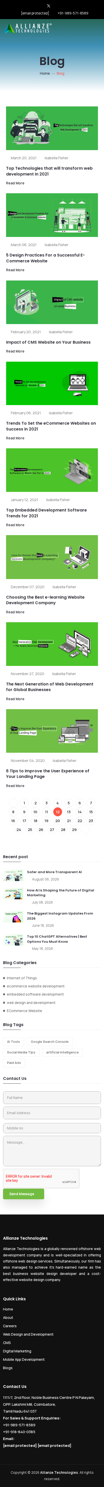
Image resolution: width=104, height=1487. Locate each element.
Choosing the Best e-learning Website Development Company (45, 600)
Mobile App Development (24, 1359)
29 (74, 829)
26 (41, 829)
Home (45, 73)
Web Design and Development (28, 1334)
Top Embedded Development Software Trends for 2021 (46, 513)
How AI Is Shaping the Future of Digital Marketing (60, 893)
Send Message (21, 1194)
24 (18, 829)
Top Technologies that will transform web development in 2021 (49, 171)
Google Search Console (50, 1041)
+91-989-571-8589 (73, 13)
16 (13, 820)
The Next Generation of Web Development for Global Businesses (49, 687)
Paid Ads (14, 1062)
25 (30, 829)
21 (69, 820)
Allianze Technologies (59, 1472)
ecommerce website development (36, 986)
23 (91, 820)
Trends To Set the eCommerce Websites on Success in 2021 (51, 426)
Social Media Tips (21, 1052)
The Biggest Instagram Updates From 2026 (60, 916)
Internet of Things (22, 978)
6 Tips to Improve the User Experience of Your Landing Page (47, 773)
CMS (7, 1342)
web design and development (31, 1002)
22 (79, 820)
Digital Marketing (17, 1351)
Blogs (8, 1367)
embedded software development (35, 994)
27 (52, 829)
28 (63, 829)
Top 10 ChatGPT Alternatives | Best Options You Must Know (57, 939)
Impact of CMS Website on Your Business (48, 342)
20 (57, 820)
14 (80, 811)
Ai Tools (13, 1041)
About (8, 1317)
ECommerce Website (24, 1011)
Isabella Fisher (56, 157)
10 (35, 811)
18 (35, 820)
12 (58, 811)
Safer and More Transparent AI (54, 872)
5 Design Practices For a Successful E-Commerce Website (45, 258)
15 (91, 811)
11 (46, 811)
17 (24, 820)
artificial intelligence (62, 1052)
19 (46, 820)
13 (69, 811)
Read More (15, 183)
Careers (10, 1325)
